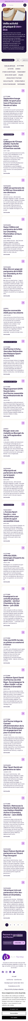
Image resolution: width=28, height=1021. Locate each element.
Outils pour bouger (9, 84)
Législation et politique (14, 78)
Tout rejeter (14, 1017)
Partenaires (21, 84)
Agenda (17, 68)
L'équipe (20, 75)
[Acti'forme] (7, 5)
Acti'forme (20, 65)
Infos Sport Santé (10, 75)
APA (18, 60)
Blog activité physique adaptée (14, 989)
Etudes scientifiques (8, 71)
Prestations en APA (14, 986)
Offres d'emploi (20, 81)
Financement (21, 71)
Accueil (14, 976)
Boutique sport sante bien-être (14, 983)
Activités (11, 68)
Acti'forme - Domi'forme (14, 980)
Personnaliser (14, 1013)
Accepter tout (14, 1009)
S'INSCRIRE (18, 943)
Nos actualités (8, 81)
